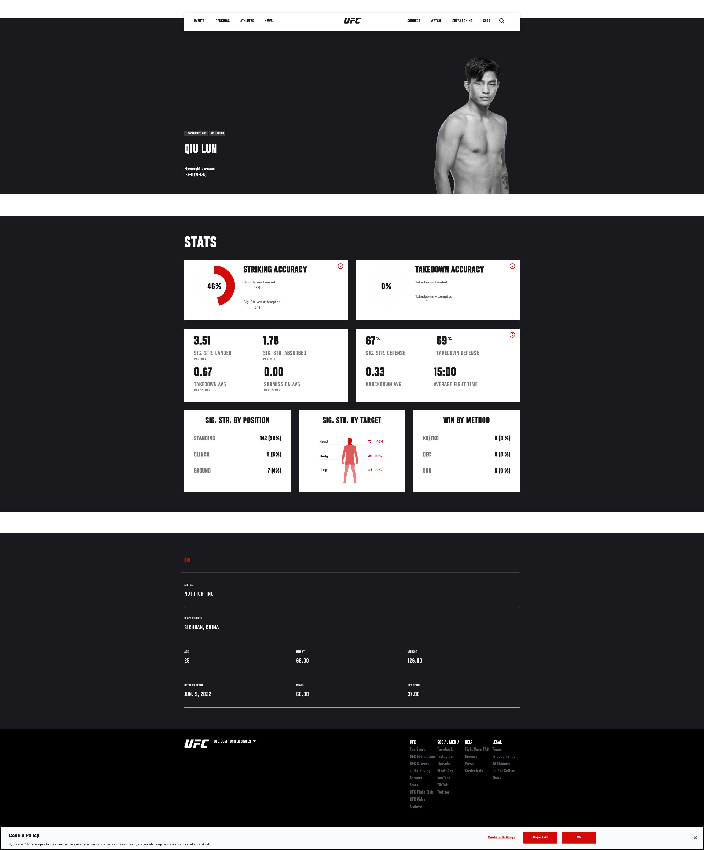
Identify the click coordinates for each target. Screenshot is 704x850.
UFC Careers (419, 763)
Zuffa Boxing (462, 21)
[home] (352, 21)
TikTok (442, 785)
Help (468, 742)
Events (199, 21)
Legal (497, 742)
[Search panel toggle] (502, 20)
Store (414, 785)
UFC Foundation (422, 756)
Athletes (247, 21)
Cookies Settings (501, 837)
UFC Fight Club (421, 792)
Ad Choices (501, 763)
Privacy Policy (503, 756)
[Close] (695, 838)
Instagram (445, 756)
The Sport (417, 749)
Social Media (448, 742)
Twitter (443, 792)
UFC (413, 742)
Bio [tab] (187, 560)
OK (579, 837)
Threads (443, 763)
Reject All (540, 837)
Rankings (223, 21)
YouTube (443, 778)
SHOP (486, 21)
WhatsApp (445, 771)
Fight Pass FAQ (477, 749)
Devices (471, 756)
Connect (413, 21)
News (269, 21)
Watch (436, 21)
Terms (497, 749)
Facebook (445, 749)
